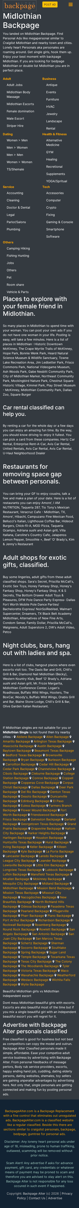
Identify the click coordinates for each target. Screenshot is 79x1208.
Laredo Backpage (51, 856)
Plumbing (13, 229)
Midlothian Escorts (20, 104)
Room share (15, 285)
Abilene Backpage (29, 737)
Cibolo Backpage (15, 773)
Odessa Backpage (34, 906)
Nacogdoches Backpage (38, 897)
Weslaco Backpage (34, 980)
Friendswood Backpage (48, 815)
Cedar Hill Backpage (54, 764)
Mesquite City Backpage (20, 883)
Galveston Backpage (46, 819)
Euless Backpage (33, 805)
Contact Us (37, 1198)
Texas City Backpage (36, 961)
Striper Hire (15, 126)
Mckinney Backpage (47, 879)
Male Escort (15, 118)
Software (52, 236)
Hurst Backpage (57, 842)
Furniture (52, 99)
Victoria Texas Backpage (39, 970)
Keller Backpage (41, 847)
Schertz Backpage (34, 943)
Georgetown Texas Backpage (42, 824)
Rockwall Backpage (17, 925)
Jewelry (52, 114)
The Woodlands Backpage (40, 966)
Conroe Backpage (45, 778)
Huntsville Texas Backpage (22, 842)
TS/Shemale (15, 169)
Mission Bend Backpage (54, 888)
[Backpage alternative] (20, 5)
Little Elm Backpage (50, 865)
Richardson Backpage (54, 920)
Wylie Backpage (32, 984)
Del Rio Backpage (34, 792)
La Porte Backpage (60, 851)
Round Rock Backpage (19, 929)
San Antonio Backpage (48, 934)
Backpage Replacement (57, 1111)
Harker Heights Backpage (46, 833)
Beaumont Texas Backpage (54, 750)
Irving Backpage (14, 847)
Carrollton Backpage (20, 764)
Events (51, 92)
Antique (51, 85)
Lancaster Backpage (20, 856)
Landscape (54, 121)
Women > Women (19, 162)
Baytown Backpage (17, 750)
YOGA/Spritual (56, 181)
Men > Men (15, 155)
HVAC (50, 106)
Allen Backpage (57, 737)
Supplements (55, 174)
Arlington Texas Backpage (53, 741)
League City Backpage (19, 860)
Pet (9, 277)
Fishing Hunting (18, 255)
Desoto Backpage (34, 796)
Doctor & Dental (18, 207)
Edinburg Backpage (35, 801)
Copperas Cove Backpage (40, 783)
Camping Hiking (18, 248)
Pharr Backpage (32, 915)
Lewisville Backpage (17, 865)
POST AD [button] (50, 4)
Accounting (15, 193)
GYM (49, 152)
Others (11, 270)
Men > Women (17, 147)
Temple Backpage (34, 957)
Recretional (54, 166)
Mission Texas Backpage (21, 893)
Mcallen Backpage (16, 879)
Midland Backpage (55, 883)
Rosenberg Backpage (50, 925)
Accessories (55, 193)
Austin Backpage (49, 746)
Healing (51, 159)
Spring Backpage (33, 952)
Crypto (51, 207)
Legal (11, 215)
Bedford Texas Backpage (24, 755)
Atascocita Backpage (18, 746)
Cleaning (13, 200)
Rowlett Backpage (52, 929)
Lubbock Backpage (59, 870)
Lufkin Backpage (15, 874)
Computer (53, 200)
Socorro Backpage (34, 948)
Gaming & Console (59, 222)
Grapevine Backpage (46, 828)
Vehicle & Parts (18, 292)
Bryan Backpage (32, 760)
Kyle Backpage (31, 851)
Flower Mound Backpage (39, 810)
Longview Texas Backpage (22, 870)
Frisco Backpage (15, 819)
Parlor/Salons (16, 222)
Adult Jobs (14, 85)
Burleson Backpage (62, 760)
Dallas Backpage (43, 787)
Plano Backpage (59, 915)
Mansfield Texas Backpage (50, 874)
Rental (50, 128)
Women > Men (17, 140)
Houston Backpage (49, 838)
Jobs (10, 263)
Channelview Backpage (55, 769)
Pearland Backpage (35, 911)
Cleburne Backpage (45, 773)
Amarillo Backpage (16, 741)
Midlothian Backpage (18, 888)
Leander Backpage (52, 860)
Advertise (55, 1198)
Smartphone (55, 229)
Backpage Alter (34, 1193)
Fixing (50, 215)
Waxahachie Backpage (37, 975)
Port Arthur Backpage (19, 920)
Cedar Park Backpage (19, 769)
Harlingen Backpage (17, 838)
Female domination (20, 111)
